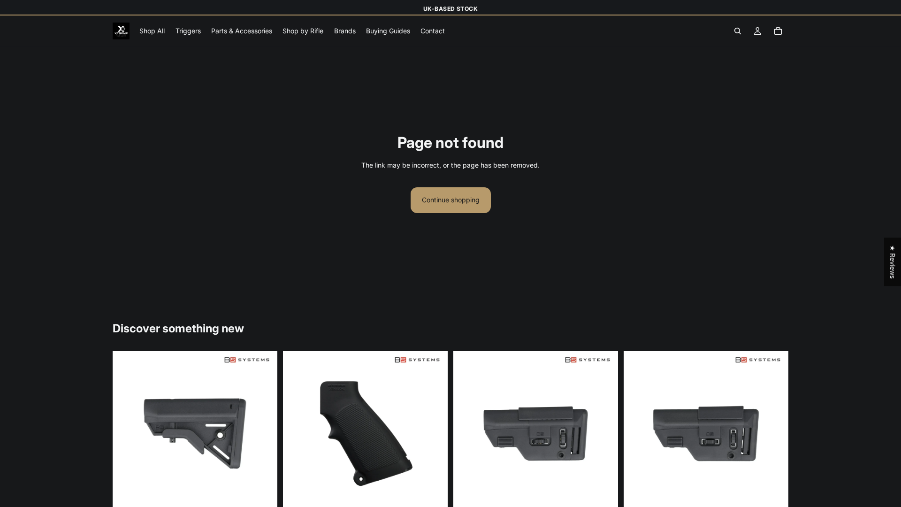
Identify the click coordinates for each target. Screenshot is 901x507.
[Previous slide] (127, 433)
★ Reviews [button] (893, 261)
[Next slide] (263, 433)
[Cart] (778, 31)
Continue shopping (451, 200)
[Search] (737, 31)
